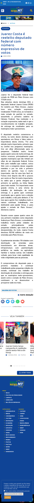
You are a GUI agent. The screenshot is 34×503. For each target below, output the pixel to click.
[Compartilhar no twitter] (7, 301)
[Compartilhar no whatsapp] (17, 301)
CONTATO (9, 398)
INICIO (8, 393)
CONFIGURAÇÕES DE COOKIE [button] (13, 494)
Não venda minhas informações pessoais (17, 491)
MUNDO (8, 440)
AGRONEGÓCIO (10, 411)
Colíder (22, 411)
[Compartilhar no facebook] (3, 301)
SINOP (8, 449)
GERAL (8, 433)
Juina (21, 416)
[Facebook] (26, 3)
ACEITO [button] (7, 497)
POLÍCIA (8, 442)
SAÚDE (8, 447)
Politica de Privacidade (14, 395)
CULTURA (8, 418)
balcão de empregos (13, 402)
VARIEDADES (10, 452)
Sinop (22, 428)
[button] (5, 28)
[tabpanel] (17, 339)
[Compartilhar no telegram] (12, 301)
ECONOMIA (9, 423)
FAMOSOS (9, 430)
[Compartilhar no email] (22, 301)
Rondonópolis (25, 425)
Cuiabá (22, 414)
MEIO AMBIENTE (10, 437)
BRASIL (8, 414)
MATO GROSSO (10, 435)
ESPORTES (9, 428)
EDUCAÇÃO (9, 425)
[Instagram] (28, 3)
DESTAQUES (9, 421)
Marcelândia (24, 423)
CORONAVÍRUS (10, 416)
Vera (21, 433)
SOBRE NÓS (9, 400)
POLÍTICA (9, 444)
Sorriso (22, 430)
